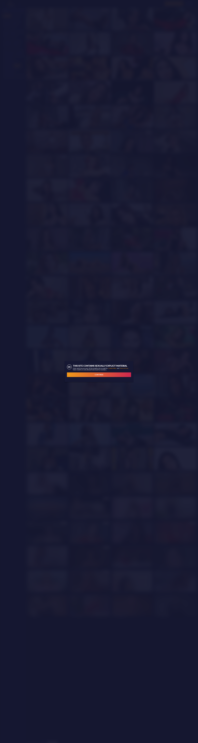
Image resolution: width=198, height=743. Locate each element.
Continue (99, 375)
